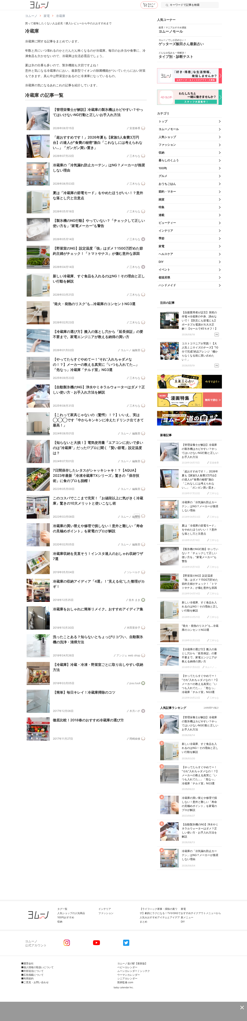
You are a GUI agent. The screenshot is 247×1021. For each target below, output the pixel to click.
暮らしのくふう (169, 160)
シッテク (145, 970)
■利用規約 (27, 978)
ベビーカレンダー (127, 967)
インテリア (166, 230)
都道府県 (164, 277)
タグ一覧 (62, 908)
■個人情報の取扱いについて (37, 967)
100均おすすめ (65, 917)
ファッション (167, 144)
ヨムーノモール (169, 129)
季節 (161, 238)
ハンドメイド (167, 285)
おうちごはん (167, 184)
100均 (163, 168)
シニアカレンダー (127, 978)
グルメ (163, 176)
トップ (163, 121)
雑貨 (161, 199)
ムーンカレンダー (127, 970)
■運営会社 (27, 963)
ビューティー (167, 223)
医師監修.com (125, 982)
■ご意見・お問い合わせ (35, 982)
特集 (161, 207)
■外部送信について (32, 970)
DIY (161, 262)
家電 (161, 246)
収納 (161, 152)
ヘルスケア (166, 254)
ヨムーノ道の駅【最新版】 (132, 963)
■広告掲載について (32, 974)
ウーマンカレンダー (128, 974)
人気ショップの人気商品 (71, 913)
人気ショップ (167, 137)
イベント (164, 269)
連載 (161, 215)
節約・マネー (167, 191)
